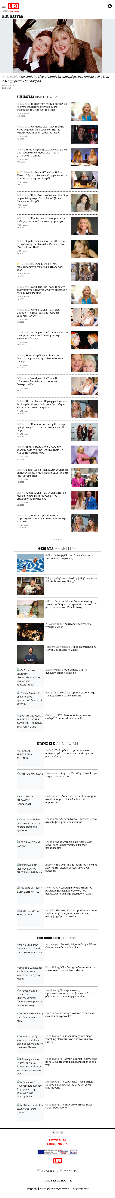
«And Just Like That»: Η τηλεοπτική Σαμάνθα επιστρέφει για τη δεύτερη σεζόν (38, 381)
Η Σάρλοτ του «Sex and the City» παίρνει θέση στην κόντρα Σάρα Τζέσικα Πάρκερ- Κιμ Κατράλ (42, 198)
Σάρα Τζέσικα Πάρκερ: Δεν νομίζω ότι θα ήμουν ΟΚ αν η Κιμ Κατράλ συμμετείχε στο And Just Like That (43, 473)
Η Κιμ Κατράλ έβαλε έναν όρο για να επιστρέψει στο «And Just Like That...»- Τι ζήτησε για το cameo (42, 152)
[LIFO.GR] (13, 6)
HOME (5, 11)
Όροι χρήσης (31, 1189)
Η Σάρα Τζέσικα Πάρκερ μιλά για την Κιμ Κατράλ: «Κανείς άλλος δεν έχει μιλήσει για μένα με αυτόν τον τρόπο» (42, 404)
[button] (4, 6)
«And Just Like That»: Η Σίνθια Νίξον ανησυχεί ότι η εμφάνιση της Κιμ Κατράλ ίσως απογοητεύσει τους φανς (40, 129)
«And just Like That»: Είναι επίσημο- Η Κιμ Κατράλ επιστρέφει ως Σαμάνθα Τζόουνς (38, 312)
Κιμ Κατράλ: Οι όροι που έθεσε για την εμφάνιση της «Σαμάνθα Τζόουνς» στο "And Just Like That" (41, 244)
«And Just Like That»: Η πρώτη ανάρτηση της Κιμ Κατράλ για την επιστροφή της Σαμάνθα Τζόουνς (42, 290)
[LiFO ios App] (69, 1172)
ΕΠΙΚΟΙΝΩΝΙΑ (57, 1144)
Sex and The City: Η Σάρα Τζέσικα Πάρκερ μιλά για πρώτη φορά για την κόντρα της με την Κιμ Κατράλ (42, 175)
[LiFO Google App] (46, 1171)
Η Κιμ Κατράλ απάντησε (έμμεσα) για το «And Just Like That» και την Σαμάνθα (41, 518)
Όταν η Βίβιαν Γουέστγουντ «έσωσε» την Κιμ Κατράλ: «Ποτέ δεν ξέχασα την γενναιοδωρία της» (42, 335)
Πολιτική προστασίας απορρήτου (54, 1189)
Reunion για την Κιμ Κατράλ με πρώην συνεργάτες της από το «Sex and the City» (41, 427)
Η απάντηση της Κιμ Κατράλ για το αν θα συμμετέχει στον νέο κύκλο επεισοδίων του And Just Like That (42, 107)
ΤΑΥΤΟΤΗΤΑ (57, 1140)
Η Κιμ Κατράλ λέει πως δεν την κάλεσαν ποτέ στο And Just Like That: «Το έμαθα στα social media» (40, 450)
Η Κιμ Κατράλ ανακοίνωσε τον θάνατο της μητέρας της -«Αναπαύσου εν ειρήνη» (40, 358)
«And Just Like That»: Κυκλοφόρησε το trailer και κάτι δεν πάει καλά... (40, 267)
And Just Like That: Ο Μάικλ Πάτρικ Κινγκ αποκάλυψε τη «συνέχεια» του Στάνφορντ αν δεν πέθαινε (41, 495)
